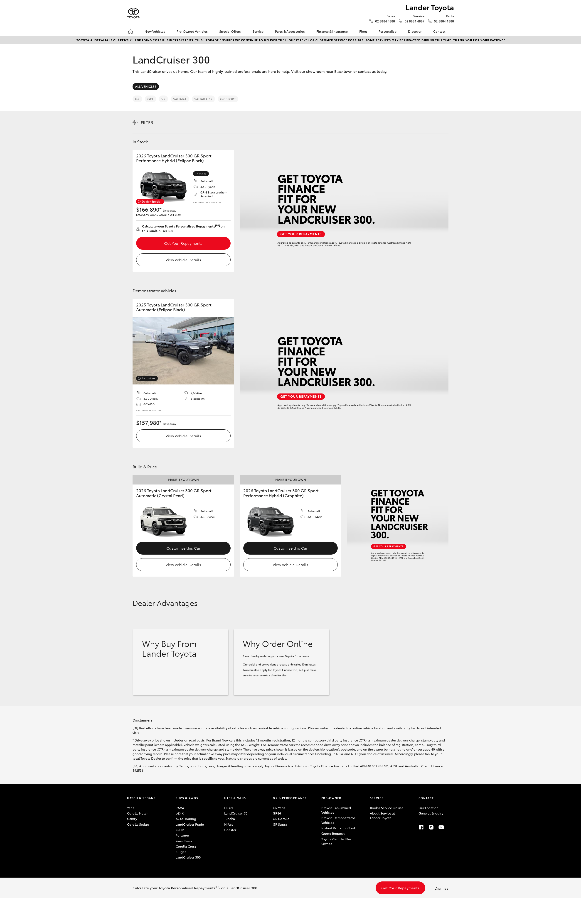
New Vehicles (155, 31)
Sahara (180, 99)
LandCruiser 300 (188, 857)
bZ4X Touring (186, 818)
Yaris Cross (184, 841)
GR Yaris (279, 807)
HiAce (229, 824)
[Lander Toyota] (133, 13)
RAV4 (180, 807)
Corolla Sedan (138, 824)
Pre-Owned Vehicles (192, 31)
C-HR (180, 829)
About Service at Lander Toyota (382, 815)
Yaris (130, 807)
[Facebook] (421, 827)
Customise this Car (183, 548)
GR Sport (228, 99)
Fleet (363, 31)
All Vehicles (145, 86)
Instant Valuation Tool (338, 828)
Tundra (229, 818)
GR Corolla (281, 818)
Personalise (387, 31)
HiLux (228, 807)
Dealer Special (151, 201)
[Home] (130, 31)
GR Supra (280, 824)
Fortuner (182, 835)
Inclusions (148, 378)
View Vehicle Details (183, 259)
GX (137, 99)
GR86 (277, 813)
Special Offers (230, 31)
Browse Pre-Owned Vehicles (336, 810)
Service (258, 31)
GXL (150, 99)
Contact (439, 31)
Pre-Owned (331, 798)
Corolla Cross (186, 846)
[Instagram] (431, 827)
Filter (147, 122)
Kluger (181, 851)
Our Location (429, 807)
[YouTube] (441, 827)
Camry (132, 818)
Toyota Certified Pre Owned (336, 841)
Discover (414, 31)
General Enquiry (431, 813)
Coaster (230, 829)
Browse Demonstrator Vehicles (338, 820)
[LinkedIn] (451, 827)
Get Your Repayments (183, 243)
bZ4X (180, 813)
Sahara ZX (203, 99)
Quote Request (333, 833)
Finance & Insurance (332, 31)
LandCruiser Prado (190, 824)
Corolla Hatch (137, 813)
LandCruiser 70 (235, 813)
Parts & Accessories (290, 31)
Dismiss (441, 888)
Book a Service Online (386, 807)
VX (163, 99)
